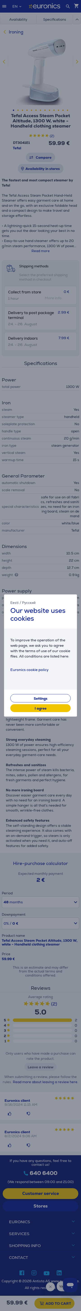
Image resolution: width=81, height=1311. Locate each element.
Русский (29, 603)
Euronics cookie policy (29, 669)
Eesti (14, 603)
